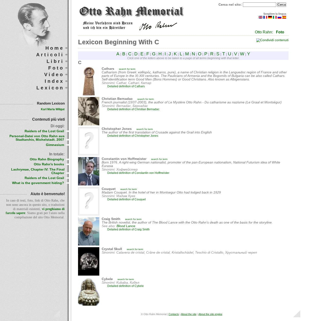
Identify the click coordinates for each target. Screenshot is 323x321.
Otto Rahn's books (49, 164)
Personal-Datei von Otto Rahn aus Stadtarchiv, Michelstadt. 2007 (37, 137)
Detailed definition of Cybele (125, 286)
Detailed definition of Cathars (126, 86)
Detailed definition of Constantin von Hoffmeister (138, 173)
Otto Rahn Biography (47, 159)
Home (54, 48)
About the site (188, 314)
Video (54, 74)
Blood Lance (126, 226)
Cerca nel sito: (230, 4)
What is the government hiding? (38, 183)
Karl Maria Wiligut (53, 109)
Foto (280, 32)
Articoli (50, 54)
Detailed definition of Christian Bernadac (133, 109)
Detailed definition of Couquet (126, 199)
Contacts (174, 314)
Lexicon (50, 87)
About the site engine (210, 314)
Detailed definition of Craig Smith (128, 229)
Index (54, 81)
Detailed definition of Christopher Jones (132, 135)
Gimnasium (55, 145)
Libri (55, 61)
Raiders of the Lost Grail (44, 131)
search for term (127, 69)
